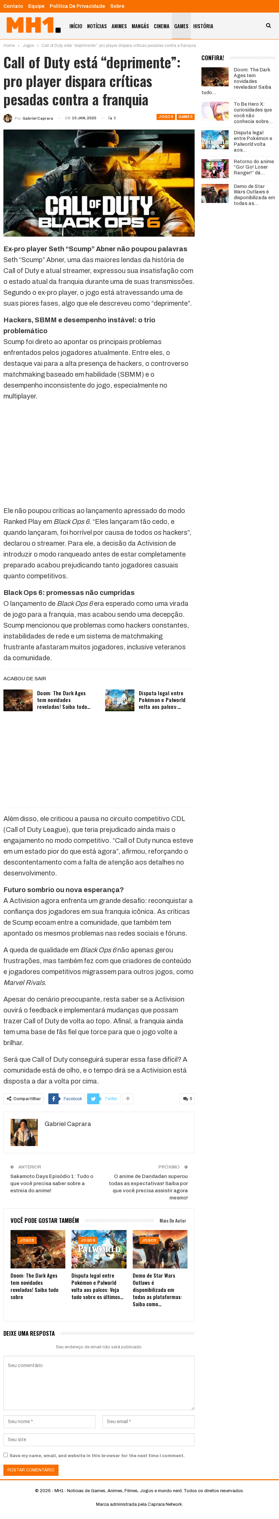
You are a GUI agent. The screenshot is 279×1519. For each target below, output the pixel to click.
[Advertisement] (99, 454)
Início (75, 26)
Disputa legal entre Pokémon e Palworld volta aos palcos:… (162, 699)
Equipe (36, 6)
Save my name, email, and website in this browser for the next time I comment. (97, 1455)
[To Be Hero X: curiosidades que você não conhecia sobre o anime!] (215, 111)
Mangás (140, 26)
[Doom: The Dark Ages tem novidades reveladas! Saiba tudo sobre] (18, 700)
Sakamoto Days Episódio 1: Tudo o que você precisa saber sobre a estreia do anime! (51, 1183)
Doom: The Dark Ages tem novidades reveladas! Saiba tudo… (64, 699)
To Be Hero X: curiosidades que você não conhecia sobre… (253, 113)
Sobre (117, 6)
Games (181, 26)
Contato (13, 6)
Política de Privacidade (77, 6)
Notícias (97, 26)
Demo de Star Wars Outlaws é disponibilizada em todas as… (254, 195)
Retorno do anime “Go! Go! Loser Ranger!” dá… (254, 167)
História (203, 26)
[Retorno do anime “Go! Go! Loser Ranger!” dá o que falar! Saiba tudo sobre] (215, 168)
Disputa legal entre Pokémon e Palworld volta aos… (253, 141)
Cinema (161, 26)
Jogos (166, 117)
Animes (119, 26)
